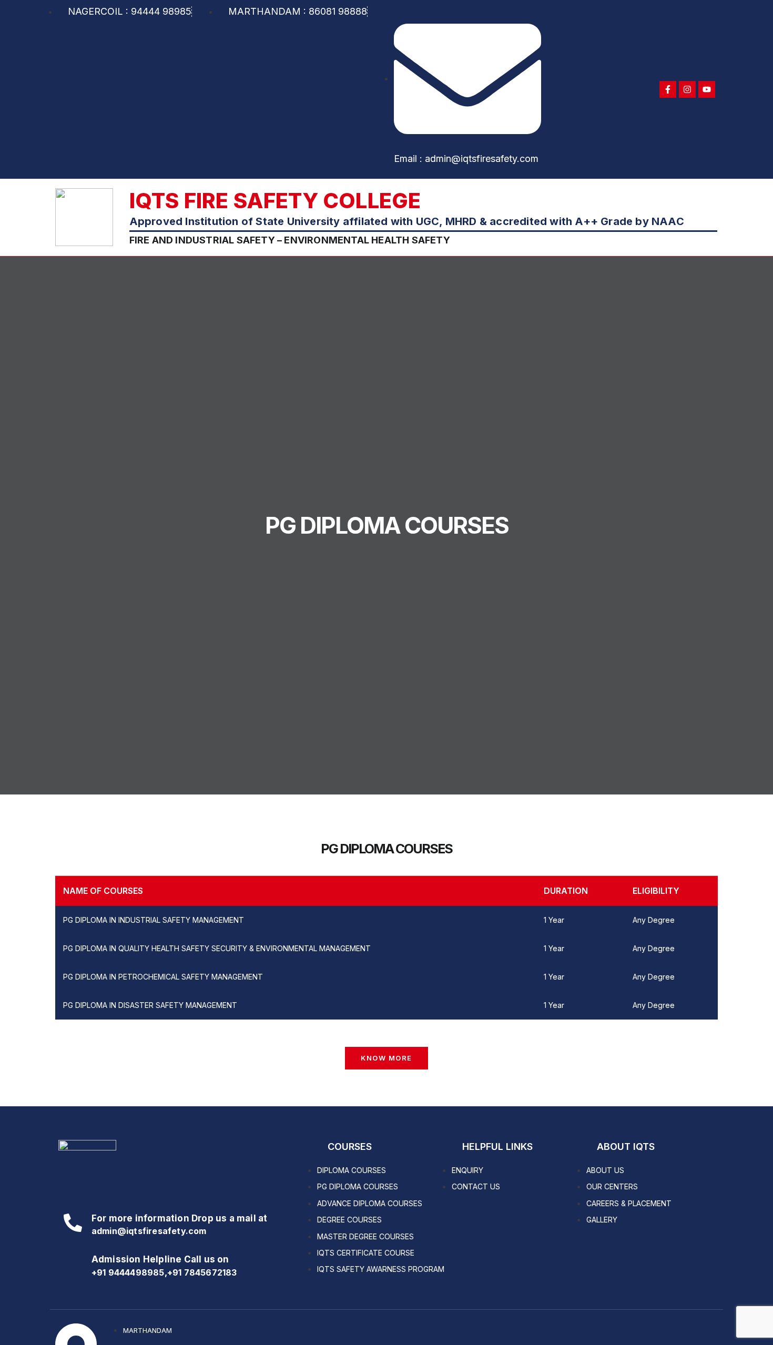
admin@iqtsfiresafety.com (149, 1231)
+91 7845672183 (202, 1272)
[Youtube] (706, 89)
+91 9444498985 (128, 1272)
